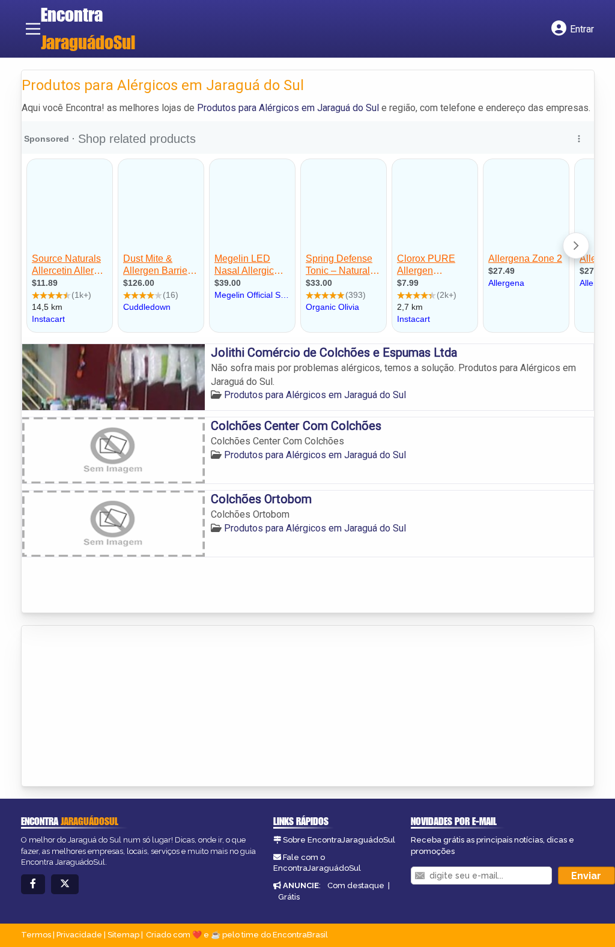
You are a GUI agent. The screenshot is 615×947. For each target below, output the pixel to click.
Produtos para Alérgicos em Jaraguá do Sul (288, 107)
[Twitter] (65, 884)
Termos (36, 934)
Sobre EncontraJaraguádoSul (339, 839)
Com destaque (355, 885)
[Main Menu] (33, 29)
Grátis (289, 896)
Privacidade (79, 934)
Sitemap (123, 934)
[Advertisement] (112, 707)
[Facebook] (33, 884)
